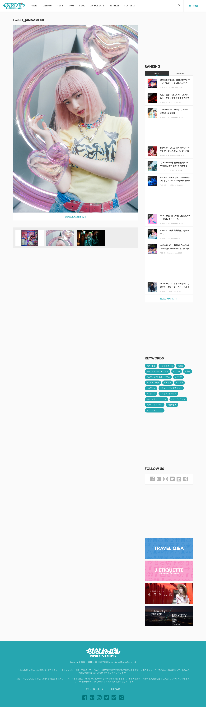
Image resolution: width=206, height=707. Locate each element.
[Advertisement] (169, 38)
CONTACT (115, 689)
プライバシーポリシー (95, 689)
